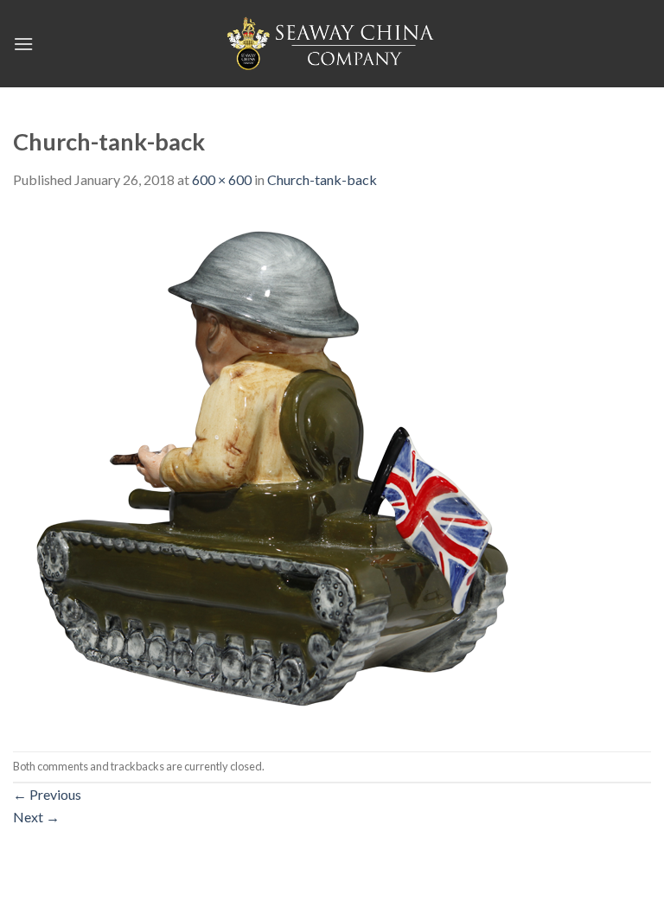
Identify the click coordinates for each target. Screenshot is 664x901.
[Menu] (23, 43)
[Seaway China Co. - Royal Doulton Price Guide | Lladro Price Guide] (332, 43)
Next (36, 816)
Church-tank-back (322, 179)
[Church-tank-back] (272, 469)
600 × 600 (222, 179)
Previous (47, 794)
